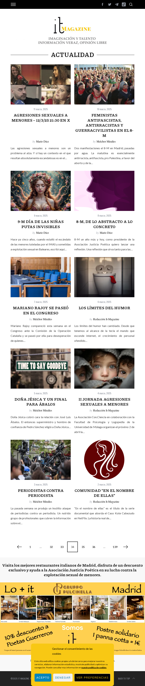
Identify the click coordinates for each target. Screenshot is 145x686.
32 (51, 546)
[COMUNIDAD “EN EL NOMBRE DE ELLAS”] (104, 460)
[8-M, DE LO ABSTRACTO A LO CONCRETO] (104, 191)
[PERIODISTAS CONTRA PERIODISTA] (41, 460)
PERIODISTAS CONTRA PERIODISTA (41, 493)
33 (61, 546)
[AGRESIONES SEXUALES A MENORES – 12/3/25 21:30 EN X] (41, 84)
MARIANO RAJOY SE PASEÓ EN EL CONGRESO (41, 310)
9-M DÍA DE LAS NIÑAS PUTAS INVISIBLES (41, 224)
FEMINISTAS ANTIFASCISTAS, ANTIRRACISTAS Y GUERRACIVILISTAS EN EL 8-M (104, 125)
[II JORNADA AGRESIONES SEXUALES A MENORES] (104, 368)
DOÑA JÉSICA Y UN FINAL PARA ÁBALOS (40, 401)
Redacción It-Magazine (106, 319)
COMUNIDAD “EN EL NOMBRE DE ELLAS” (104, 493)
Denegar (63, 677)
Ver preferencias (92, 677)
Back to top (124, 678)
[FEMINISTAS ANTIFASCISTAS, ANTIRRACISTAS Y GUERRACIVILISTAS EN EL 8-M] (104, 84)
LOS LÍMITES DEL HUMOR (104, 307)
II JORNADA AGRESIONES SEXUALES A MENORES (104, 401)
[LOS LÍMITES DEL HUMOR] (104, 277)
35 (83, 546)
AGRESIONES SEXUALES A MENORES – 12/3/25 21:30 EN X (40, 117)
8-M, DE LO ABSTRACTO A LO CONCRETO (104, 224)
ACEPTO (42, 677)
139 (115, 546)
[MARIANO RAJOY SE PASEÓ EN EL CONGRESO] (41, 277)
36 (93, 546)
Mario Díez (42, 141)
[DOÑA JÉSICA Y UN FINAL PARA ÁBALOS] (41, 368)
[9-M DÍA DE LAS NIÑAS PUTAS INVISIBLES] (41, 191)
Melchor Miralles (106, 141)
